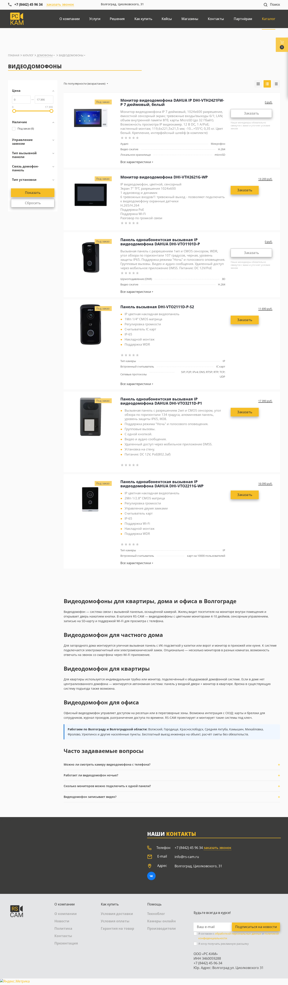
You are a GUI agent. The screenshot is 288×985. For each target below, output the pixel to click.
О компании (64, 904)
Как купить (110, 904)
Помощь (154, 904)
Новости (61, 921)
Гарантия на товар (117, 928)
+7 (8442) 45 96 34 (189, 847)
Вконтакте (151, 876)
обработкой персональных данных (238, 933)
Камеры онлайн (161, 921)
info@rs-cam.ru (187, 856)
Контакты (63, 936)
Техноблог (156, 913)
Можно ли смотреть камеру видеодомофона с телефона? (107, 764)
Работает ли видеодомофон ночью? (91, 775)
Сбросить (33, 203)
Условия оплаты (115, 921)
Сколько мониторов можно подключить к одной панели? (107, 786)
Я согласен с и (238, 936)
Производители (161, 928)
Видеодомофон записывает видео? (90, 797)
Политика (63, 928)
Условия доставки (117, 913)
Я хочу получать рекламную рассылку (223, 944)
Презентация (66, 943)
